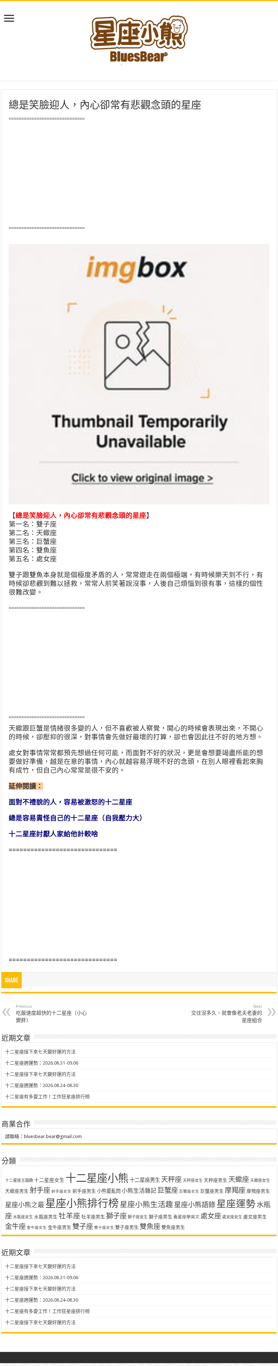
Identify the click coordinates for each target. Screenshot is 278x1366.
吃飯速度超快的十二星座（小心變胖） (51, 1013)
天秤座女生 (193, 1180)
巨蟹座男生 (212, 1191)
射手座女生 (61, 1191)
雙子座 (82, 1226)
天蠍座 (238, 1179)
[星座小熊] (139, 36)
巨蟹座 (167, 1190)
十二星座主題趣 (19, 1180)
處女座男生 (255, 1216)
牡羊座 (69, 1216)
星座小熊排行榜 (82, 1203)
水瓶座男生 (46, 1216)
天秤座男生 (215, 1180)
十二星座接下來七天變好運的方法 (40, 1051)
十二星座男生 (145, 1180)
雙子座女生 (104, 1227)
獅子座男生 (160, 1216)
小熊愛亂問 (109, 1191)
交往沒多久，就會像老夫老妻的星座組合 (226, 1013)
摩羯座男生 (258, 1191)
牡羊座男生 (93, 1216)
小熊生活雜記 (139, 1190)
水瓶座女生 (23, 1217)
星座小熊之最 (24, 1205)
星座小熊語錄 (194, 1205)
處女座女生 (232, 1217)
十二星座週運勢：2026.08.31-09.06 (41, 1063)
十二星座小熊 (97, 1178)
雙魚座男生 (173, 1227)
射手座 (40, 1190)
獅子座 (116, 1216)
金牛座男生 (59, 1227)
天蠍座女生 (260, 1180)
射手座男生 (84, 1191)
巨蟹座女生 (189, 1191)
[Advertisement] (139, 173)
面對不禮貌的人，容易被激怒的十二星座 (70, 802)
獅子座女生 (138, 1217)
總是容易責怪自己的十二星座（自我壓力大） (77, 818)
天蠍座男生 (17, 1191)
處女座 (211, 1216)
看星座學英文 (186, 1216)
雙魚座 (150, 1226)
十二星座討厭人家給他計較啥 (53, 834)
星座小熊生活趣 (146, 1204)
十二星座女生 (49, 1180)
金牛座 (15, 1226)
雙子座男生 (127, 1227)
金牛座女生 (37, 1227)
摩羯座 (235, 1190)
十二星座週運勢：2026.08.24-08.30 (41, 1085)
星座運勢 (236, 1203)
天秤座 (171, 1179)
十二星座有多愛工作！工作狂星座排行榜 (47, 1096)
